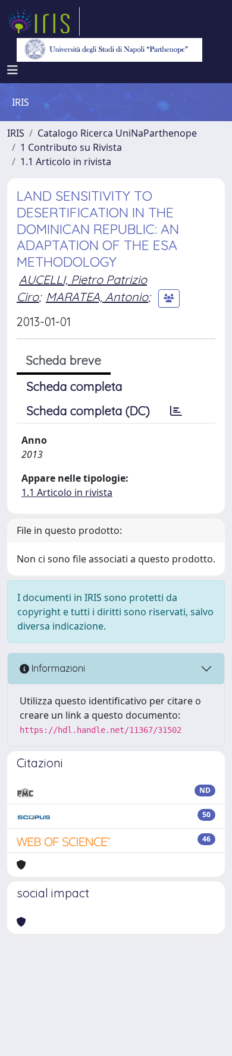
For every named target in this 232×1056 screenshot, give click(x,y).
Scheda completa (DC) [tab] (88, 410)
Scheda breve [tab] (63, 360)
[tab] (176, 411)
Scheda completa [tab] (75, 386)
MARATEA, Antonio (97, 296)
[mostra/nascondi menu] (12, 70)
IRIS (15, 133)
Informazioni (57, 668)
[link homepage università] (109, 50)
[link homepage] (43, 21)
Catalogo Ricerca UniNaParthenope (117, 133)
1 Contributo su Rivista (71, 147)
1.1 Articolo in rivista (65, 161)
